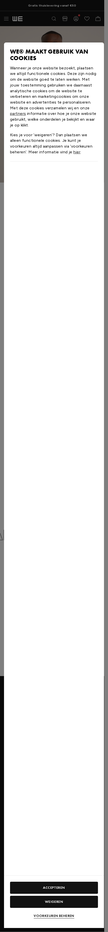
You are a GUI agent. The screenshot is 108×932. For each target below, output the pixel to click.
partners (18, 113)
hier (76, 152)
